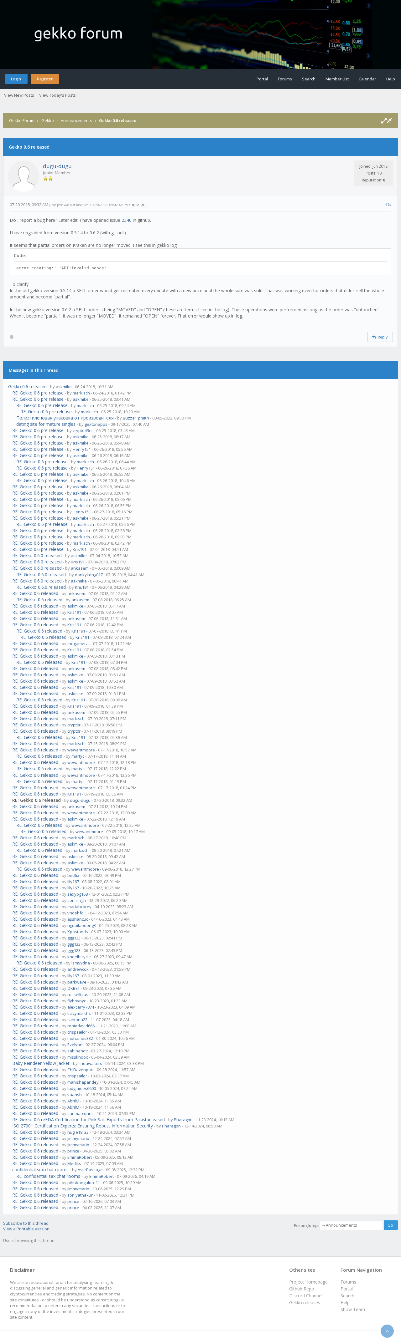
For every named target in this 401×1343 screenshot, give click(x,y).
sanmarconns (80, 1113)
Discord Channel (305, 1296)
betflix (73, 875)
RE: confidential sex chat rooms (48, 1176)
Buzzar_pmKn (136, 418)
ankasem (80, 568)
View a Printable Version (26, 1229)
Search (308, 79)
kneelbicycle (79, 956)
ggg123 (74, 938)
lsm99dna (80, 963)
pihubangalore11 (83, 1182)
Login (16, 79)
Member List (337, 79)
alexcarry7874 (80, 1007)
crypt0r (74, 725)
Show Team (353, 1309)
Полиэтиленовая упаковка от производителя (65, 418)
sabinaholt (77, 1051)
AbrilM (73, 1101)
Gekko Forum (21, 120)
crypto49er (83, 430)
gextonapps (96, 424)
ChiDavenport (80, 1069)
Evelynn (74, 1044)
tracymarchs (79, 1013)
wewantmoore (81, 750)
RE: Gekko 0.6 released (35, 593)
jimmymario (78, 1138)
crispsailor (77, 1032)
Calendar (367, 79)
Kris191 (79, 549)
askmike (64, 386)
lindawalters (90, 1063)
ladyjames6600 (81, 1088)
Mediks (74, 1163)
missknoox (77, 1057)
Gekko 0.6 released (27, 386)
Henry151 (82, 449)
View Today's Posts (57, 95)
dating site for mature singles (46, 424)
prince (73, 1151)
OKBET (73, 988)
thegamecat (78, 643)
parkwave (76, 982)
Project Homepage (308, 1282)
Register (45, 79)
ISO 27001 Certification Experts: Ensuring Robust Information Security (82, 1126)
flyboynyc (76, 1001)
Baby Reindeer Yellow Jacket (41, 1063)
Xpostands (77, 931)
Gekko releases (304, 1302)
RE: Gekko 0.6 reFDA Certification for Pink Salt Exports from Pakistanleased (88, 1119)
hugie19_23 (78, 1132)
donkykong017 (89, 574)
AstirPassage (90, 1170)
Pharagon (183, 1119)
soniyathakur (80, 1195)
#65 (388, 204)
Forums (285, 79)
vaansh (74, 1094)
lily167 (73, 881)
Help (390, 79)
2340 (127, 220)
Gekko (47, 120)
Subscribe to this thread (26, 1223)
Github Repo (301, 1289)
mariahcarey (79, 906)
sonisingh (76, 900)
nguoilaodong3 (81, 925)
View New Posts (19, 95)
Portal (262, 79)
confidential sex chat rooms (40, 1170)
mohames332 (80, 1038)
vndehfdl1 (77, 913)
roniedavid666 (81, 1026)
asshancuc (77, 919)
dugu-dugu (57, 166)
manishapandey (83, 1082)
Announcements (76, 120)
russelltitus (77, 994)
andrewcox (78, 969)
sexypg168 (77, 894)
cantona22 (77, 1019)
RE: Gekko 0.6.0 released (37, 555)
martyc (77, 756)
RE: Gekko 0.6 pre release (38, 393)
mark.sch (81, 393)
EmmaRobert (79, 1157)
